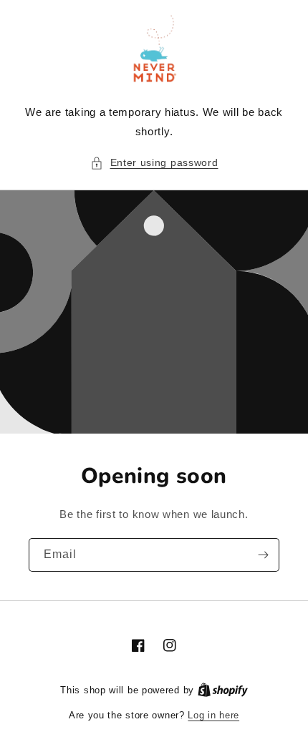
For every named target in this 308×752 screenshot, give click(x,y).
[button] (154, 163)
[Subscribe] (263, 555)
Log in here (213, 715)
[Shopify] (223, 690)
